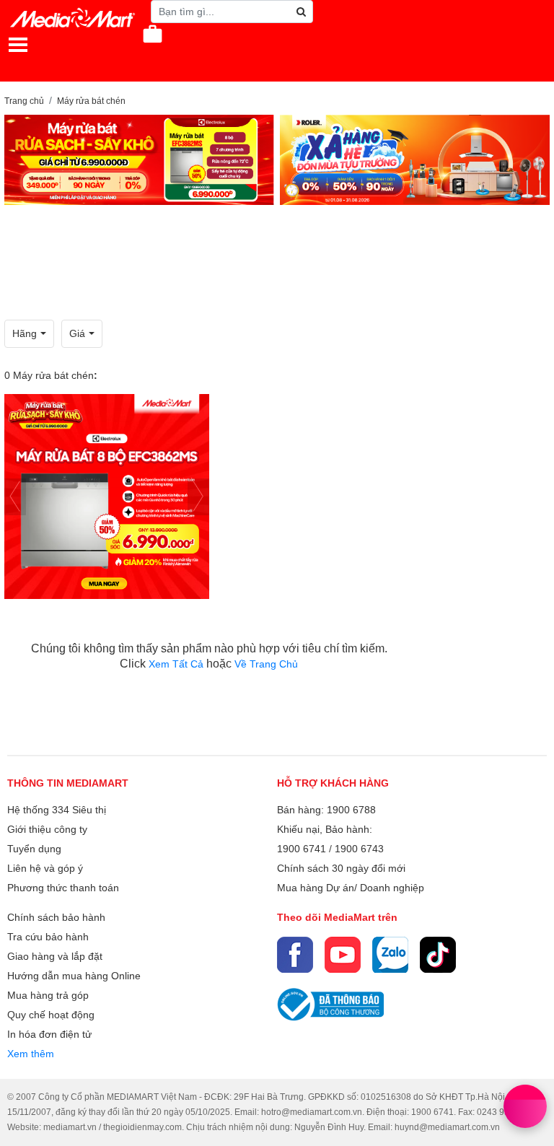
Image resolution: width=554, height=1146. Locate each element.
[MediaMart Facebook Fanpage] (295, 955)
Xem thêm (30, 1053)
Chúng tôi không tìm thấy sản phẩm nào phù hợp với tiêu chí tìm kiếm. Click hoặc (209, 656)
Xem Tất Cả (177, 664)
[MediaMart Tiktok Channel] (438, 955)
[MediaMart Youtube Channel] (343, 955)
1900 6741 (301, 848)
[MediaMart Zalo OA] (390, 955)
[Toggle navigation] (18, 44)
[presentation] (15, 496)
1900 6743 (359, 848)
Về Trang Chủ (266, 664)
